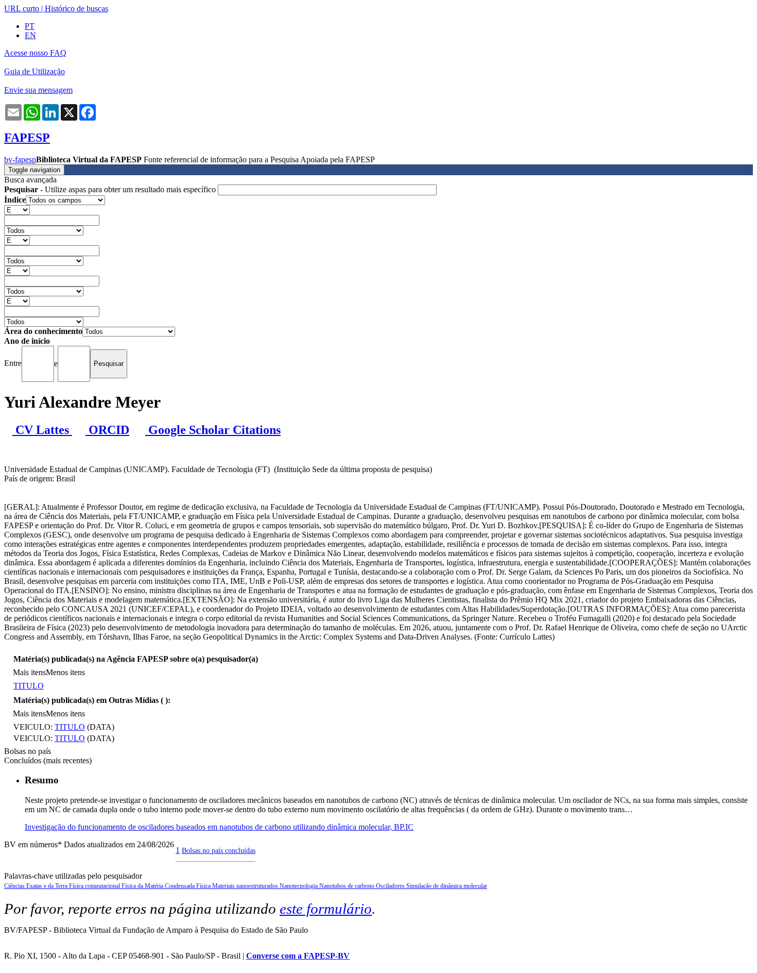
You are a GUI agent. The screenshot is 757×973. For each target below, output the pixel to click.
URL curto (21, 8)
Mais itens (29, 672)
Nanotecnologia (299, 886)
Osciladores (391, 886)
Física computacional (95, 886)
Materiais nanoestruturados (246, 886)
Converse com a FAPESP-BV (298, 955)
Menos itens (65, 672)
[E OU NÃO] (17, 209)
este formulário (326, 908)
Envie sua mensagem (38, 90)
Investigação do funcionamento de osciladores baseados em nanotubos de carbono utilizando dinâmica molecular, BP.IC (219, 827)
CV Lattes (42, 430)
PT (30, 26)
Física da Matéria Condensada (159, 886)
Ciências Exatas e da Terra (36, 886)
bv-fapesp (20, 159)
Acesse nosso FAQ (35, 52)
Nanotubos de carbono (347, 886)
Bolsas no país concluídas (218, 850)
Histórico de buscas (76, 8)
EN (30, 35)
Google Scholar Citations (213, 430)
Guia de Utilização (34, 71)
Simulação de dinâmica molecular (446, 886)
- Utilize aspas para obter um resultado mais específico (111, 189)
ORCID (107, 430)
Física (204, 886)
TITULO (28, 685)
